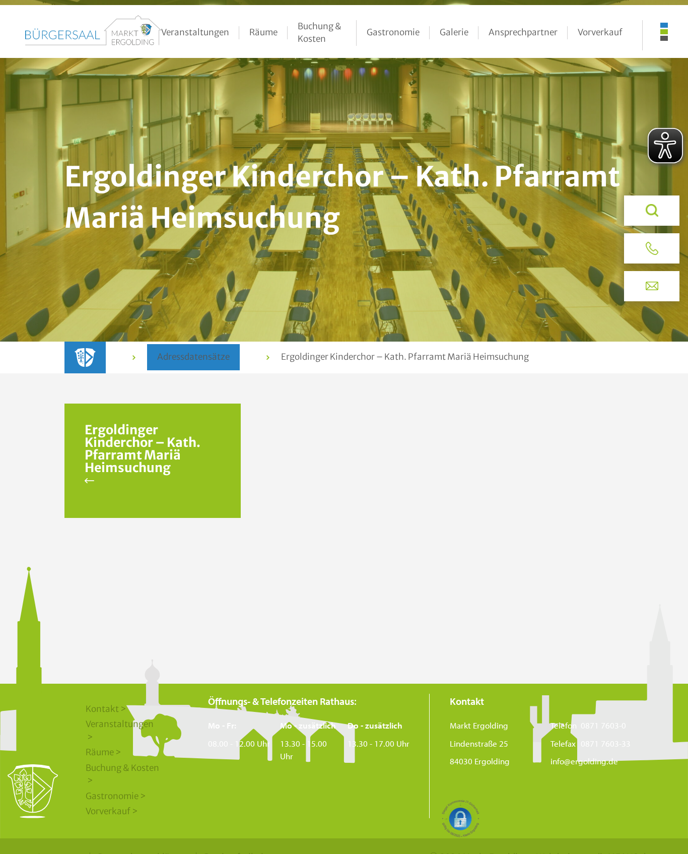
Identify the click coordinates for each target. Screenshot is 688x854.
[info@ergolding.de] (651, 286)
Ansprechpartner (523, 32)
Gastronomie (393, 32)
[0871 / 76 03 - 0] (651, 248)
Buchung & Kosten (319, 33)
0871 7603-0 (603, 725)
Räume (263, 32)
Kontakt (102, 708)
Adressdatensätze (193, 356)
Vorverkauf (600, 32)
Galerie (454, 32)
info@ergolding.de (584, 761)
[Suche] (651, 210)
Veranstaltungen (195, 32)
